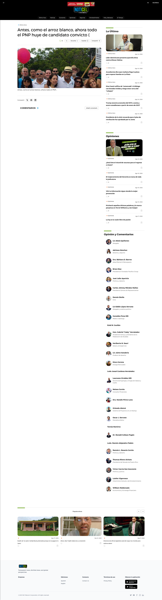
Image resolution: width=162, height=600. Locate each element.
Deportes (82, 17)
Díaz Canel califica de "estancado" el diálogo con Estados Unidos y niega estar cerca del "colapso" (123, 88)
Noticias (52, 17)
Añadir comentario (91, 108)
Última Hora (42, 17)
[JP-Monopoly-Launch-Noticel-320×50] (81, 4)
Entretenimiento (94, 17)
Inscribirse (156, 2)
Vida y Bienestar (108, 17)
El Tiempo (120, 17)
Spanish (63, 581)
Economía (62, 17)
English (63, 583)
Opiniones (73, 17)
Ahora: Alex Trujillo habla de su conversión (29, 541)
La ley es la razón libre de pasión (118, 220)
